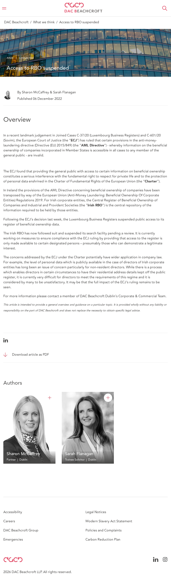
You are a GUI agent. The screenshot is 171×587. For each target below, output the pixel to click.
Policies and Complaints (104, 530)
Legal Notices (96, 512)
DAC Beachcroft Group (20, 530)
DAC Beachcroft (16, 22)
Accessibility (12, 512)
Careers (9, 521)
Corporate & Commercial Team (142, 296)
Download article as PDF (30, 354)
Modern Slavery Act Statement (109, 521)
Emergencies (13, 539)
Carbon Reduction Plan (103, 539)
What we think (44, 22)
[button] (164, 8)
